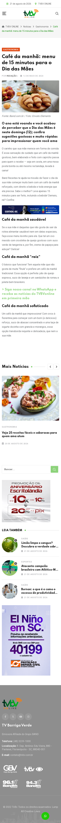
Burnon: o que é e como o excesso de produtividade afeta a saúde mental (39, 593)
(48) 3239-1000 (22, 741)
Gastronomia (9, 427)
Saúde (24, 539)
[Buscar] (57, 13)
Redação (12, 76)
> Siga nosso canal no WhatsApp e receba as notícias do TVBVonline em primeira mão (29, 294)
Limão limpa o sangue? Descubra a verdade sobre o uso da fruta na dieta (39, 546)
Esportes (26, 562)
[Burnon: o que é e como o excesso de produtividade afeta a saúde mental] (10, 591)
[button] (50, 366)
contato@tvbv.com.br (21, 755)
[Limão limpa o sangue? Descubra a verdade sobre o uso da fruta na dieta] (10, 545)
